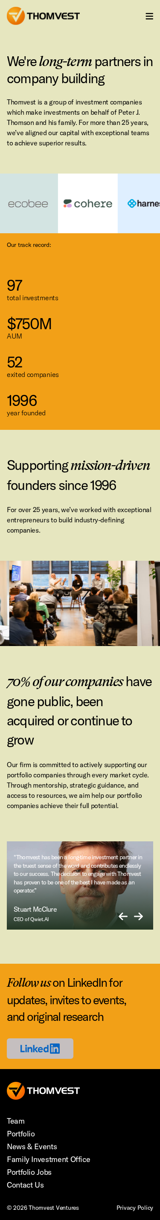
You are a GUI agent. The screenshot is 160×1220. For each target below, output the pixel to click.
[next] (138, 917)
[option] (80, 885)
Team (16, 1121)
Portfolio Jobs (29, 1172)
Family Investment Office (48, 1159)
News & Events (32, 1146)
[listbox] (80, 885)
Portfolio (21, 1134)
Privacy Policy (134, 1207)
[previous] (123, 917)
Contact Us (25, 1185)
